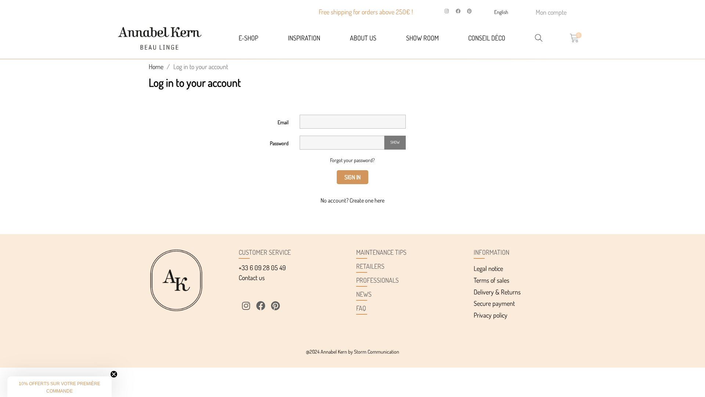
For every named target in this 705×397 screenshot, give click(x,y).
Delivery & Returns (497, 292)
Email (283, 122)
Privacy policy (490, 315)
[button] (59, 386)
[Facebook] (458, 11)
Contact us (252, 277)
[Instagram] (447, 11)
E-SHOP (248, 38)
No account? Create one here (352, 200)
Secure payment (494, 303)
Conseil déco (486, 38)
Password (279, 143)
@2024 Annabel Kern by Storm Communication (352, 351)
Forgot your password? (352, 160)
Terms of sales (491, 280)
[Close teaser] (114, 374)
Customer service (265, 252)
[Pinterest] (469, 11)
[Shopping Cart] (574, 38)
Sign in (352, 177)
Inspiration (304, 38)
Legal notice (488, 268)
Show (395, 142)
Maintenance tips (381, 252)
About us (363, 38)
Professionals (377, 280)
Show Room (422, 38)
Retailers (370, 266)
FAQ (361, 308)
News (364, 294)
